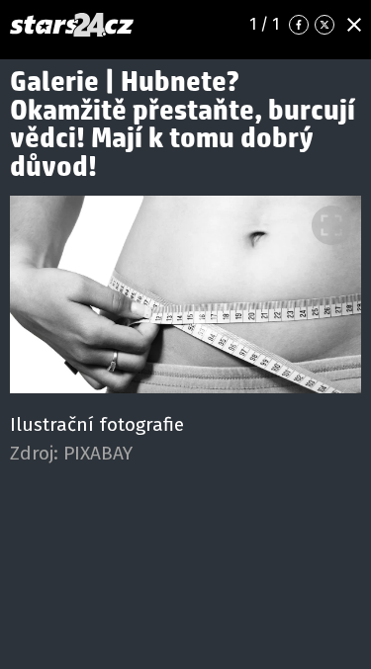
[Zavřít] (354, 25)
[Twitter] (324, 25)
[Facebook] (299, 25)
